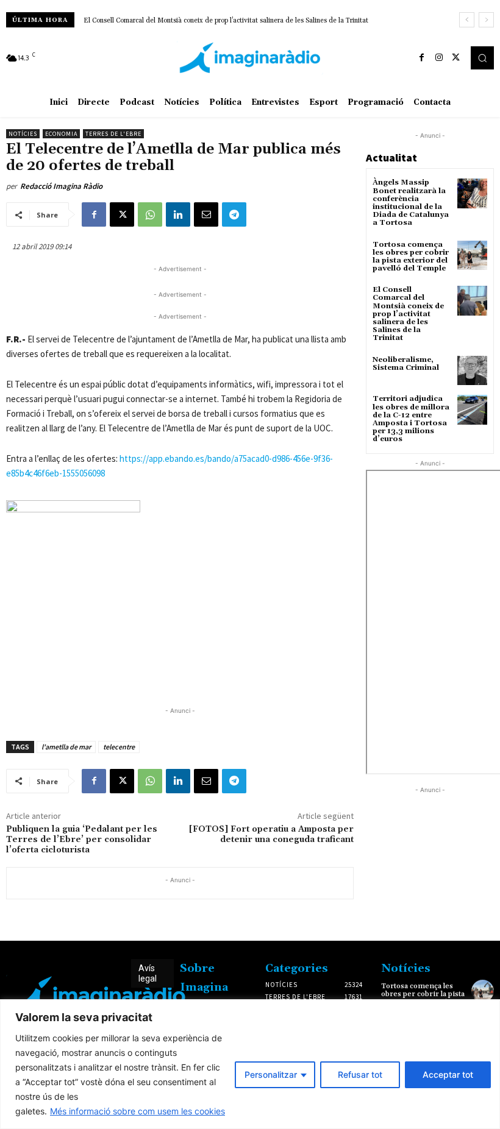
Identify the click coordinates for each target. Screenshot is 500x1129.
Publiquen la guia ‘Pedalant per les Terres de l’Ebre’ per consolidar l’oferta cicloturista (81, 839)
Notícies (23, 134)
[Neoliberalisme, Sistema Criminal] (472, 371)
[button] (482, 57)
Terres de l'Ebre (113, 134)
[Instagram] (439, 57)
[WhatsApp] (150, 214)
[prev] (466, 19)
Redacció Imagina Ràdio (61, 186)
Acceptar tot (448, 1074)
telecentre (119, 746)
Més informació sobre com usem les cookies (137, 1111)
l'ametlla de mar (66, 746)
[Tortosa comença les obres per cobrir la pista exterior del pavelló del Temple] (472, 256)
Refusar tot (360, 1074)
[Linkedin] (178, 214)
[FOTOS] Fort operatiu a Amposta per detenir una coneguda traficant (271, 834)
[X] (456, 57)
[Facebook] (421, 57)
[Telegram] (234, 214)
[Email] (206, 214)
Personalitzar (271, 1074)
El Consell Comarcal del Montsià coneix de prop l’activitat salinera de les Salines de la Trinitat (226, 20)
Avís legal (147, 973)
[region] (250, 1064)
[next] (486, 19)
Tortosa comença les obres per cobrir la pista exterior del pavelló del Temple (411, 257)
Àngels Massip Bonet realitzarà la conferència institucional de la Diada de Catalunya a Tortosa (411, 202)
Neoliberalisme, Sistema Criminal (406, 363)
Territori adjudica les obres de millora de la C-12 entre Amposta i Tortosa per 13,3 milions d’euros (411, 419)
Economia (61, 134)
